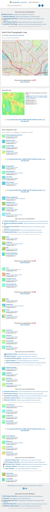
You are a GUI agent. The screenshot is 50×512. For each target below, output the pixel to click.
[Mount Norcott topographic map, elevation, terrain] (3, 406)
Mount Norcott (10, 405)
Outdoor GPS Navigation (14, 358)
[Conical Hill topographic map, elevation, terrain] (3, 448)
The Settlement (22, 198)
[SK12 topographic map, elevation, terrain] (3, 238)
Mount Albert (10, 341)
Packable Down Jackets (13, 464)
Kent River (9, 346)
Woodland (9, 373)
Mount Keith (9, 383)
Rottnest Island (10, 140)
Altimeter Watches (9, 16)
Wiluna (20, 385)
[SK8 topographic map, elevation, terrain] (3, 249)
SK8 (7, 247)
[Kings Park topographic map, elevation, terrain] (3, 244)
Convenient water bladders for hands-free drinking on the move (33, 391)
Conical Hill (9, 446)
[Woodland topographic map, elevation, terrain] (3, 374)
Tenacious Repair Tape (12, 460)
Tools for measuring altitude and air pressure (31, 230)
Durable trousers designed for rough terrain (24, 14)
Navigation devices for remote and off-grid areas (34, 358)
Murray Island (10, 182)
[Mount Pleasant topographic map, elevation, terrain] (3, 437)
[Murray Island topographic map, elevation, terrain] (3, 184)
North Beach (9, 208)
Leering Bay (9, 478)
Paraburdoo (9, 415)
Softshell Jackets (11, 354)
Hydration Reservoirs (11, 391)
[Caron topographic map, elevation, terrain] (3, 311)
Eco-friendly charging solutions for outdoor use (28, 360)
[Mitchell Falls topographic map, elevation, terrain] (3, 152)
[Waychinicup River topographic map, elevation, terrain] (3, 285)
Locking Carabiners (11, 466)
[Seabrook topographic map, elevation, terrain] (3, 337)
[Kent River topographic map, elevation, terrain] (3, 348)
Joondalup (9, 315)
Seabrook (9, 335)
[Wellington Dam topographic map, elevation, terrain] (3, 204)
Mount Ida (9, 378)
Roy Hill (8, 213)
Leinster (20, 274)
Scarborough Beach (11, 253)
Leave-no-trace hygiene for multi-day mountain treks (30, 232)
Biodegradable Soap (10, 232)
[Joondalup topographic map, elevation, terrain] (3, 316)
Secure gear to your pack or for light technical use (29, 466)
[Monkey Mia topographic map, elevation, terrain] (3, 306)
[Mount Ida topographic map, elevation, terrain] (3, 380)
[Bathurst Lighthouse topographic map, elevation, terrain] (3, 198)
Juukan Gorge (10, 146)
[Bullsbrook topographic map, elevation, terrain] (3, 443)
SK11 (7, 299)
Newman (20, 214)
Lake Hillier (9, 177)
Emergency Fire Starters (12, 226)
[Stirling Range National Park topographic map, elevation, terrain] (3, 136)
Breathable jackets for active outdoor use (27, 354)
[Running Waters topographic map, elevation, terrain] (3, 173)
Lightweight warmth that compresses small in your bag (34, 464)
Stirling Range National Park (14, 135)
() (36, 97)
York (7, 268)
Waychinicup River (11, 284)
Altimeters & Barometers (12, 230)
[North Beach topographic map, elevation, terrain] (3, 209)
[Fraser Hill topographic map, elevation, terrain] (3, 412)
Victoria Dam (9, 473)
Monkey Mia (9, 304)
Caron (8, 310)
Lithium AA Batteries (10, 221)
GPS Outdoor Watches (10, 22)
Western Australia (14, 136)
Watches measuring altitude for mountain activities (28, 16)
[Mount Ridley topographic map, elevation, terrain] (3, 422)
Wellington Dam (10, 202)
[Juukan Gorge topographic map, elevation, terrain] (3, 147)
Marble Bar (21, 173)
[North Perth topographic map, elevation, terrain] (13, 103)
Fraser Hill (9, 410)
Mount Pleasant (10, 436)
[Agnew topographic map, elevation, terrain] (3, 275)
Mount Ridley (9, 421)
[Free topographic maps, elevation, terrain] (2, 35)
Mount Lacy (9, 452)
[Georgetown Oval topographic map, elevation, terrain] (3, 280)
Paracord (6, 498)
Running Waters (10, 171)
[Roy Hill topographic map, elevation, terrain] (3, 215)
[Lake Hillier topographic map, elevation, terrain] (3, 178)
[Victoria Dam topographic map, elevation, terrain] (3, 475)
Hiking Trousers (8, 14)
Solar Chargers (11, 360)
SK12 (7, 237)
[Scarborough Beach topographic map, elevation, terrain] (3, 254)
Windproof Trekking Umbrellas (13, 223)
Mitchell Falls (10, 151)
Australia (8, 136)
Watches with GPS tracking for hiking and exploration (30, 22)
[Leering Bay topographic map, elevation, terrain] (3, 480)
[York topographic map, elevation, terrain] (3, 269)
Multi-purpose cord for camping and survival (20, 498)
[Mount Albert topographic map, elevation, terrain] (3, 342)
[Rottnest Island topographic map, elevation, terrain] (3, 142)
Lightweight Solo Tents (10, 18)
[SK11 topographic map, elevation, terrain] (3, 300)
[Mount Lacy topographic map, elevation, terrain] (3, 453)
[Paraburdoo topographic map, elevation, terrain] (3, 417)
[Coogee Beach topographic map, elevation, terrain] (3, 167)
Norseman (21, 406)
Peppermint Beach (11, 367)
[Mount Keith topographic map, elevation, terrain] (3, 385)
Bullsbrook (9, 441)
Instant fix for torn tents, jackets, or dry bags (30, 460)
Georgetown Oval (11, 278)
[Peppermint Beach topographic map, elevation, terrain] (3, 369)
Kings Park (9, 242)
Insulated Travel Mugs (10, 24)
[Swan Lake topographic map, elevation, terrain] (3, 331)
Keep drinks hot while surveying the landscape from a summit (32, 24)
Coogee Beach (10, 166)
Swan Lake (9, 330)
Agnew (8, 273)
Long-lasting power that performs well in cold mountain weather (33, 221)
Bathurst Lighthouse (12, 197)
